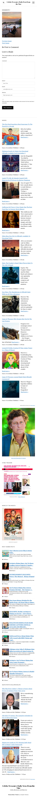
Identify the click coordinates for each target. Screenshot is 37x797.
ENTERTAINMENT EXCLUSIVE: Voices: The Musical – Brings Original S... (21, 577)
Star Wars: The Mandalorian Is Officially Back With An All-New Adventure (16, 293)
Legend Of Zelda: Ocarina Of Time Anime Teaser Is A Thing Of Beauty (17, 349)
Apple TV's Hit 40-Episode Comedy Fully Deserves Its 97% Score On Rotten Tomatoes (16, 179)
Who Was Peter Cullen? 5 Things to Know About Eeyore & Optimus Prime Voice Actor (17, 690)
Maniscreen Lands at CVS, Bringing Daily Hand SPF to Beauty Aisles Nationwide (16, 744)
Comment (4, 60)
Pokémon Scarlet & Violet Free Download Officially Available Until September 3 (15, 152)
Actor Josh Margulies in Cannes (18, 458)
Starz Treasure (21, 496)
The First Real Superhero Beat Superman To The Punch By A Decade (17, 125)
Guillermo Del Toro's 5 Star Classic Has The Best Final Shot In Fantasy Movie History (17, 208)
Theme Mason (32, 405)
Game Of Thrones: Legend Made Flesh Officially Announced (17, 378)
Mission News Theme (13, 794)
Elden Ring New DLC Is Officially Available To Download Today (16, 237)
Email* (3, 86)
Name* (3, 80)
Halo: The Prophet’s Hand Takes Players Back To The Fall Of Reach (17, 264)
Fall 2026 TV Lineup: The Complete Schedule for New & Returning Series (17, 717)
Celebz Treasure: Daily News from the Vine (18, 787)
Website (4, 92)
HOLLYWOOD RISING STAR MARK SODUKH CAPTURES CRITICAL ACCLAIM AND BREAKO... (21, 625)
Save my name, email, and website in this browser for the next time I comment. (18, 102)
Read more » (24, 137)
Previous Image (7, 41)
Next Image (5, 43)
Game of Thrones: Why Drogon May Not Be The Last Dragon (17, 320)
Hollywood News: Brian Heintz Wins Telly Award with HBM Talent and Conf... (21, 638)
